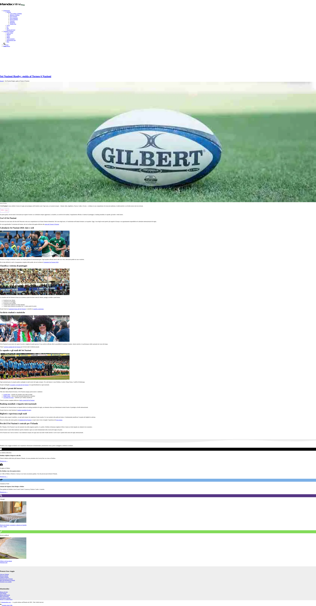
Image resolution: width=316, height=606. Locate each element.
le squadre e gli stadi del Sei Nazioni (19, 385)
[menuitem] (159, 20)
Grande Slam (6, 394)
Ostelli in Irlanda (4, 577)
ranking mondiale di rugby (24, 410)
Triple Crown (6, 396)
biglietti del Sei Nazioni (25, 420)
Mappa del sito (4, 592)
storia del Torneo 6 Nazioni (52, 224)
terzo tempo (59, 420)
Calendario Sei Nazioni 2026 (50, 262)
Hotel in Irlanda (4, 576)
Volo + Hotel (3, 526)
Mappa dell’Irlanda (5, 595)
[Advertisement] (158, 60)
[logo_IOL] (12, 7)
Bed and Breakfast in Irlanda (7, 580)
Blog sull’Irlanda (4, 596)
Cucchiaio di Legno (8, 397)
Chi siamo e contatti (5, 598)
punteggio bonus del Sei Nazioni (17, 309)
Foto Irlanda (3, 593)
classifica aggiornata (38, 309)
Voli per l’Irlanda (4, 574)
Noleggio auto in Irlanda (6, 579)
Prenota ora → (4, 461)
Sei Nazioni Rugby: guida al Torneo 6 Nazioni (25, 76)
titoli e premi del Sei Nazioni (27, 400)
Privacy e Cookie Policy (6, 599)
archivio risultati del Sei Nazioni (12, 347)
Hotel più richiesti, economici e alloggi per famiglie (13, 525)
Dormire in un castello (6, 581)
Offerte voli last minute (6, 561)
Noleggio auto (3, 562)
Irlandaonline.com (6, 602)
